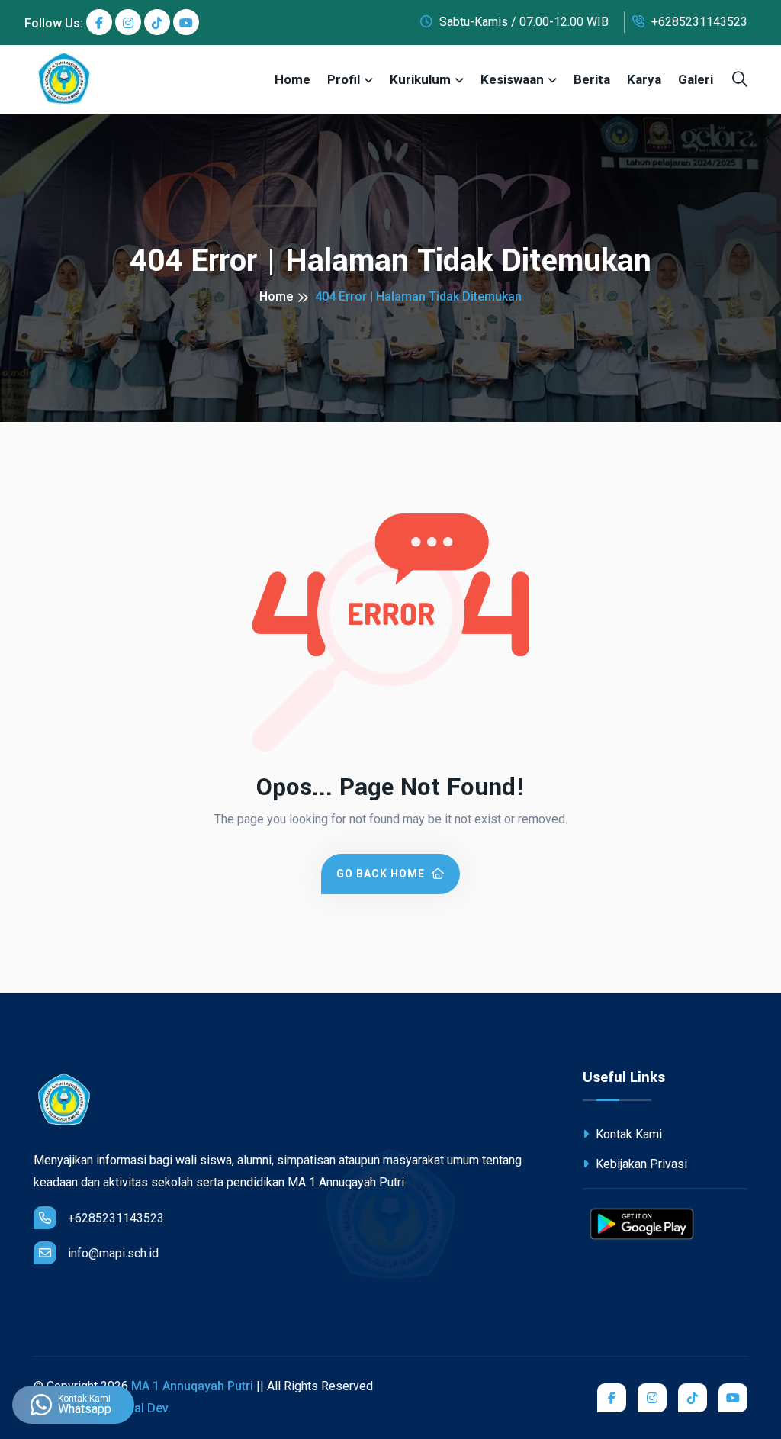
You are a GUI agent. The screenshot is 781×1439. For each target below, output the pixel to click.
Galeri (695, 79)
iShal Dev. (144, 1408)
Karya (644, 79)
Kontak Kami (627, 1134)
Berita (592, 79)
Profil (343, 79)
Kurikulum (420, 79)
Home (292, 79)
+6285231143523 (697, 21)
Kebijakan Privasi (640, 1164)
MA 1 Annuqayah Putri (192, 1386)
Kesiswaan (512, 79)
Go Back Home (382, 874)
